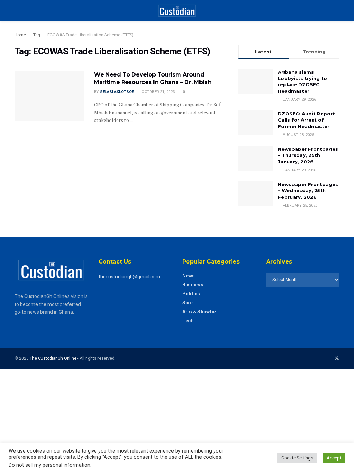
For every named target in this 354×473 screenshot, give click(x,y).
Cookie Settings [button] (297, 458)
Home (20, 35)
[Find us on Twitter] (336, 358)
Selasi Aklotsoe (117, 92)
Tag (36, 35)
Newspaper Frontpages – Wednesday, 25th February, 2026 (308, 190)
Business (192, 284)
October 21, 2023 (158, 92)
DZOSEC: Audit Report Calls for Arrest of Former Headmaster (306, 120)
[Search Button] (336, 10)
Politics (191, 293)
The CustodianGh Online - (55, 358)
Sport (188, 302)
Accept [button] (334, 458)
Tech (188, 320)
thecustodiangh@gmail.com (129, 276)
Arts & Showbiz (199, 311)
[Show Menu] (17, 10)
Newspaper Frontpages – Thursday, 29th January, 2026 (308, 155)
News (188, 275)
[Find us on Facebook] (327, 358)
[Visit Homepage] (177, 10)
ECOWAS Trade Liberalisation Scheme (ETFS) (90, 35)
